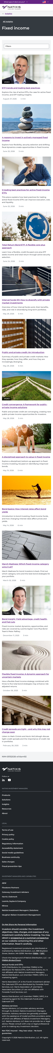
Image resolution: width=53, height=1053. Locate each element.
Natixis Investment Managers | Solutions (20, 910)
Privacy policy (8, 834)
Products (6, 795)
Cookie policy (8, 839)
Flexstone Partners (10, 888)
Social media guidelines (13, 853)
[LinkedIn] (3, 780)
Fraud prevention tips (12, 866)
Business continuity (11, 857)
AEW (4, 883)
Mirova (5, 906)
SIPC (42, 953)
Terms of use (7, 830)
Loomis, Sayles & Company (14, 901)
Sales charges (8, 862)
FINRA (36, 953)
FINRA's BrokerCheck (11, 960)
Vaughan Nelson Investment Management (21, 915)
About (5, 813)
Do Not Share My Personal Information (19, 924)
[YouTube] (9, 780)
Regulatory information (12, 843)
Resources (6, 809)
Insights (5, 804)
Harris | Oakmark (9, 897)
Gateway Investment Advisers (15, 892)
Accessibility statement (12, 848)
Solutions (6, 800)
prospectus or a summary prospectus (30, 938)
